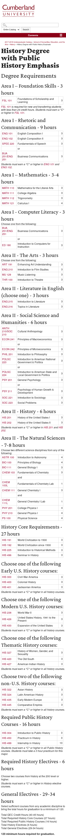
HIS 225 (6, 550)
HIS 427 (6, 664)
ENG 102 (7, 138)
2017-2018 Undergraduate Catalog (18, 42)
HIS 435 (6, 700)
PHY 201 (7, 508)
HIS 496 (6, 555)
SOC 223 (7, 402)
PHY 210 (7, 513)
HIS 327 (6, 652)
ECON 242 (8, 349)
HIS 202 (6, 422)
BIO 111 (6, 467)
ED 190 (6, 245)
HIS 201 (6, 417)
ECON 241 (8, 339)
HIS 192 (6, 545)
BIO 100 (6, 462)
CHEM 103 (8, 472)
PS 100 (6, 518)
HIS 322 (6, 689)
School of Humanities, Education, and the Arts (35, 43)
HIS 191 (6, 540)
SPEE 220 (8, 143)
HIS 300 (6, 577)
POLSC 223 (6, 360)
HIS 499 (6, 743)
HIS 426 (6, 619)
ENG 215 (7, 301)
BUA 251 (4, 154)
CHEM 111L (6, 501)
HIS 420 (6, 659)
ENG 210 (7, 269)
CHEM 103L (6, 483)
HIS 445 (6, 705)
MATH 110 (8, 188)
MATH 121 (8, 203)
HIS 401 (6, 587)
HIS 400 (6, 582)
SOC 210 (7, 332)
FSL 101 (7, 100)
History (12, 44)
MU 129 (6, 274)
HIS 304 (6, 733)
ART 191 (7, 264)
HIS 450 (6, 738)
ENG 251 (7, 158)
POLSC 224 (6, 373)
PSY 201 (7, 380)
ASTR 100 (8, 457)
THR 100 (7, 279)
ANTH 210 (5, 329)
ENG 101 (7, 133)
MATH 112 (8, 198)
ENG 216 (7, 306)
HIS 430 (6, 625)
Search (26, 30)
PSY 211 (7, 391)
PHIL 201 (7, 354)
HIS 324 (6, 694)
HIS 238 (6, 612)
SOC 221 (7, 397)
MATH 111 (8, 193)
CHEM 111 (8, 490)
